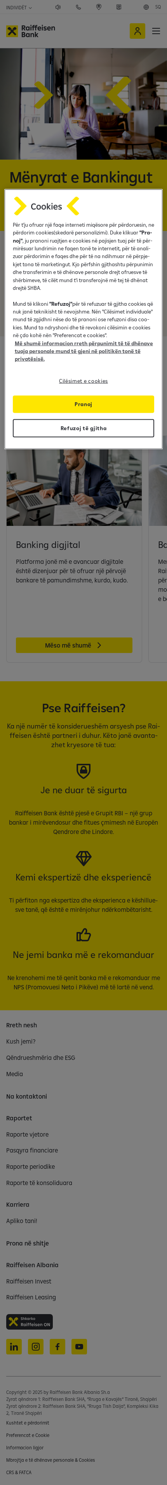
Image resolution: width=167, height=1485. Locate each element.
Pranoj (83, 403)
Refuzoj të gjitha (84, 428)
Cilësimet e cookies (83, 380)
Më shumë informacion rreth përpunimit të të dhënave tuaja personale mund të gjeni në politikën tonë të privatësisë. (84, 350)
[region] (83, 319)
